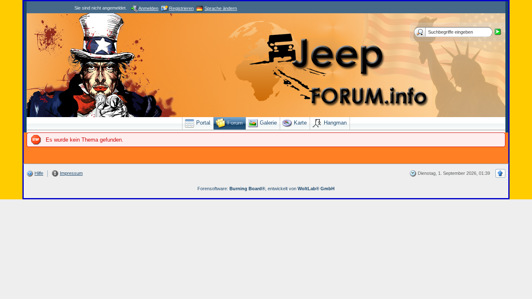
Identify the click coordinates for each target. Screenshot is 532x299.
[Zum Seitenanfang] (500, 173)
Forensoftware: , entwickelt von (266, 188)
